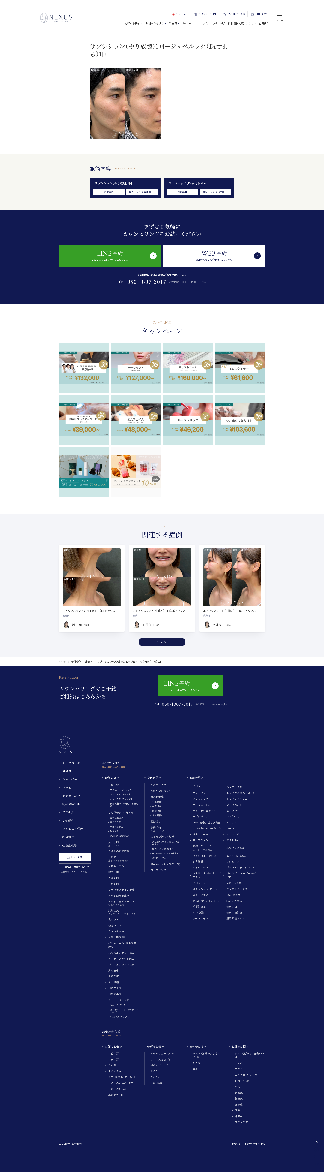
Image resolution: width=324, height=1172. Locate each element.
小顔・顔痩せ (158, 1083)
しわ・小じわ (242, 1081)
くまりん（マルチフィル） (121, 1016)
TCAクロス (232, 816)
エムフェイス (234, 834)
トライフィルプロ (237, 799)
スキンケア (241, 1122)
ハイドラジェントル (204, 810)
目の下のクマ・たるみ (121, 812)
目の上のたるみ (117, 1089)
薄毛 (237, 1110)
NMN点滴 (198, 912)
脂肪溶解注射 (207, 900)
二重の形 (113, 1053)
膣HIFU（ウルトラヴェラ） (166, 864)
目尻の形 (113, 1059)
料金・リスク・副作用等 (140, 192)
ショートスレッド (118, 1000)
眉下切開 (114, 843)
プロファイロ (200, 883)
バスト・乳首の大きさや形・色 (206, 1055)
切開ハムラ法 (116, 826)
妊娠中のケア (243, 1116)
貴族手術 (113, 976)
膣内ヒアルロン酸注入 (163, 848)
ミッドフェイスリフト (121, 903)
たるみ (154, 1071)
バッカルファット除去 (121, 952)
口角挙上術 (115, 988)
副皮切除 (156, 806)
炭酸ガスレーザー (203, 847)
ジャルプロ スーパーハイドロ (241, 875)
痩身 (195, 1069)
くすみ (239, 1063)
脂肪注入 (114, 831)
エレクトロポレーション (207, 828)
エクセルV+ (233, 840)
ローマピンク (158, 870)
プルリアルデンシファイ (240, 867)
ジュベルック (200, 867)
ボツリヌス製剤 (235, 848)
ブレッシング (200, 799)
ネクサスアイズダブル (120, 794)
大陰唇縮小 (157, 815)
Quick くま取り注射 (120, 835)
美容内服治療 (234, 912)
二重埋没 (113, 785)
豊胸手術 (157, 829)
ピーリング (233, 810)
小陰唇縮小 (157, 801)
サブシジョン (200, 816)
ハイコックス (234, 787)
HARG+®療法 (234, 900)
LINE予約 (76, 857)
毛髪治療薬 (199, 906)
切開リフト (115, 925)
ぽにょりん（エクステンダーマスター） (124, 1011)
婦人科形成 (157, 796)
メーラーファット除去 (121, 958)
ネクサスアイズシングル (121, 798)
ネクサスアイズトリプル (121, 789)
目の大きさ (115, 1071)
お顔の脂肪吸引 (117, 937)
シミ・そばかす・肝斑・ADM (249, 1055)
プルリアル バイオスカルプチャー (207, 875)
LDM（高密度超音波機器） (207, 822)
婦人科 (197, 1063)
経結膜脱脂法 (116, 817)
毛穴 (237, 1086)
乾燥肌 (239, 1092)
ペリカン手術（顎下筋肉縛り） (122, 945)
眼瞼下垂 (113, 872)
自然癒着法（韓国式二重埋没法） (124, 805)
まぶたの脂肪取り (118, 851)
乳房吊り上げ (158, 785)
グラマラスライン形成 (121, 889)
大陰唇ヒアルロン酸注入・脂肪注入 (165, 843)
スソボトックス (159, 857)
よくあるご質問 (72, 829)
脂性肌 (239, 1098)
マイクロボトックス (204, 855)
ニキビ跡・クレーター (247, 1075)
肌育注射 (198, 861)
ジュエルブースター (238, 889)
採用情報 (68, 837)
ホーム (62, 661)
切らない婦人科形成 (162, 836)
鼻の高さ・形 (115, 1095)
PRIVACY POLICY (255, 1144)
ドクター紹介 (71, 796)
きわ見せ (118, 858)
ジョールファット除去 (121, 964)
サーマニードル (202, 804)
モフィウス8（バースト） (240, 793)
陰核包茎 (156, 810)
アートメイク (200, 918)
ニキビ (239, 1069)
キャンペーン (71, 779)
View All (162, 642)
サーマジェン (200, 840)
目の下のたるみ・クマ (121, 1083)
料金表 (66, 771)
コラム (66, 787)
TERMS (236, 1144)
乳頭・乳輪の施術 (160, 790)
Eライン (155, 1077)
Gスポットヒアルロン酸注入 (165, 853)
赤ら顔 (239, 1104)
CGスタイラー (234, 894)
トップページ (71, 763)
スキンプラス (200, 894)
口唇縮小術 (115, 994)
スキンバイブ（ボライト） (207, 889)
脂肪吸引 (156, 821)
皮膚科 (89, 661)
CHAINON (69, 845)
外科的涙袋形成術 (118, 895)
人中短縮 (113, 982)
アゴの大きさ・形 (160, 1059)
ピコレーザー (200, 786)
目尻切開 (113, 884)
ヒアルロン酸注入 (237, 855)
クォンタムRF (116, 931)
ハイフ (230, 828)
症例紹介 (76, 661)
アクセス (68, 812)
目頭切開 (113, 878)
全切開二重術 (116, 866)
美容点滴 (231, 906)
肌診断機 (235, 918)
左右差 (112, 1065)
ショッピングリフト (118, 1005)
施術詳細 (108, 192)
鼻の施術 (113, 970)
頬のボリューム (160, 1065)
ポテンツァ (199, 793)
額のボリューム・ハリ (163, 1053)
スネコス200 (234, 883)
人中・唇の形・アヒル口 (121, 1077)
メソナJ (231, 822)
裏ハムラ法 (115, 821)
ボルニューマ (200, 834)
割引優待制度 (71, 804)
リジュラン (232, 861)
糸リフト (113, 919)
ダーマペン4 (233, 804)
